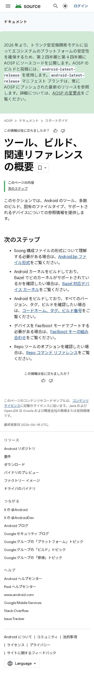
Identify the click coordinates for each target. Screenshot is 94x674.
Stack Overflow (16, 610)
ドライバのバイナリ (20, 488)
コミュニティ (47, 637)
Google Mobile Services (22, 602)
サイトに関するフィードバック (31, 653)
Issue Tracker (14, 618)
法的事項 (70, 637)
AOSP (8, 121)
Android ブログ (16, 525)
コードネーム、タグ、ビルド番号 (52, 310)
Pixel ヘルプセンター (20, 586)
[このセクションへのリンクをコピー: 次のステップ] (45, 240)
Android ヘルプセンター (23, 578)
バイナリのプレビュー (21, 472)
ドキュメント (15, 22)
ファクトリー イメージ (22, 480)
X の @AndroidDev (19, 517)
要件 (7, 456)
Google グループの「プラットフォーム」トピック (43, 541)
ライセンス (16, 645)
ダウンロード (14, 464)
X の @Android (16, 509)
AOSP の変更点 (66, 93)
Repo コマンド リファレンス (52, 352)
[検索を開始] (56, 6)
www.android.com (19, 594)
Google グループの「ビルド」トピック (35, 549)
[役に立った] (55, 131)
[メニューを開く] (8, 6)
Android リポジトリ (19, 448)
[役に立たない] (63, 131)
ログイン (81, 6)
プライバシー (40, 645)
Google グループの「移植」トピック (33, 557)
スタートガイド (56, 121)
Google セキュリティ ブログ (26, 533)
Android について (18, 637)
